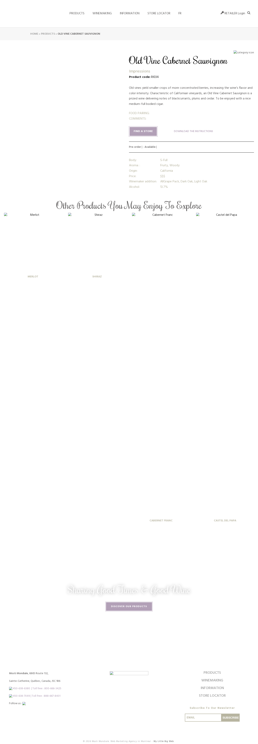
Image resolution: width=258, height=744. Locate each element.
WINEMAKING (102, 13)
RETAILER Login (235, 13)
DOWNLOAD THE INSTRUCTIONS (193, 131)
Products (77, 13)
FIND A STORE (143, 131)
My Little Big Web (164, 741)
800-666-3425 (52, 688)
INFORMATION (129, 13)
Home (34, 34)
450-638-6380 (21, 688)
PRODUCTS (212, 673)
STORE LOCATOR (159, 13)
